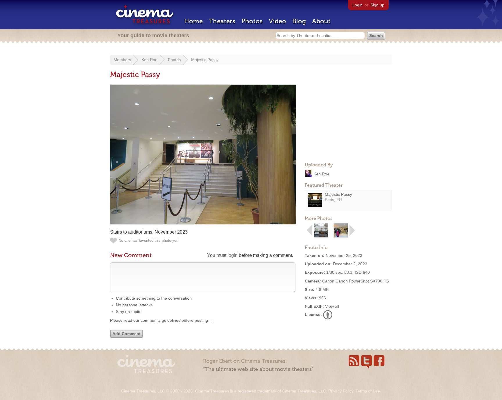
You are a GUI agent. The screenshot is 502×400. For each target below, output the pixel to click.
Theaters (222, 21)
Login (357, 5)
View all (332, 306)
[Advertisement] (348, 121)
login (232, 255)
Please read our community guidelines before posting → (161, 320)
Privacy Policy (340, 391)
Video (277, 21)
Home (193, 21)
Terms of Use (368, 391)
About (321, 21)
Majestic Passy (204, 59)
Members (122, 59)
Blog (299, 21)
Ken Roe (149, 59)
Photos (252, 21)
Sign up (377, 5)
